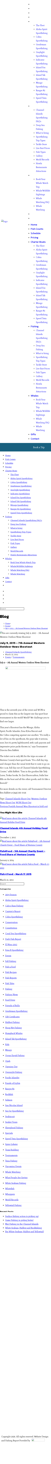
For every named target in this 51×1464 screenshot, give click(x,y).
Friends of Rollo (12, 1005)
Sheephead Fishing (14, 1127)
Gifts (33, 214)
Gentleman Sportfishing (21, 486)
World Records (42, 159)
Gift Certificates (12, 1016)
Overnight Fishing (13, 1072)
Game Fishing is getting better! (19, 1220)
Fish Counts (37, 8)
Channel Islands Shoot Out (17, 798)
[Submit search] (26, 609)
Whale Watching (17, 574)
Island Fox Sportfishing (20, 497)
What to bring (42, 133)
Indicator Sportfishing (20, 493)
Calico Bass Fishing (14, 906)
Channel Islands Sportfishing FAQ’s (26, 520)
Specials (9, 1133)
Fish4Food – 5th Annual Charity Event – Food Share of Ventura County (22, 852)
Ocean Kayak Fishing (15, 1055)
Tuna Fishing (11, 1161)
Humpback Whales (13, 1033)
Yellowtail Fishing (13, 1205)
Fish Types (41, 152)
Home (34, 4)
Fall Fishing (10, 961)
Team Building (12, 1150)
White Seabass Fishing (15, 1183)
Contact (35, 218)
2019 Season (11, 894)
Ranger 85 (9, 1089)
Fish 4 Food (10, 967)
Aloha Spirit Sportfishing (21, 478)
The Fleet (40, 25)
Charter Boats (38, 21)
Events (8, 657)
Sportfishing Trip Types (20, 532)
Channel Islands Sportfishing (18, 652)
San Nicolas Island (14, 1105)
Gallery (39, 156)
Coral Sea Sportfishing (15, 933)
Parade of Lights (12, 1083)
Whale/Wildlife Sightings (21, 566)
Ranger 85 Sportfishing (20, 509)
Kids (7, 1044)
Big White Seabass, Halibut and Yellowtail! (24, 1231)
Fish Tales (9, 983)
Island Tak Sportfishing (20, 501)
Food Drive (10, 1000)
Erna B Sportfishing (14, 950)
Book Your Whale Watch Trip (42, 183)
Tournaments (19, 657)
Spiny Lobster (11, 1144)
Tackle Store (41, 144)
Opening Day (11, 1066)
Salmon (8, 1100)
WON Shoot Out (23, 802)
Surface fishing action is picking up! (22, 1216)
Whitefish (9, 1188)
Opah (7, 1061)
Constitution (11, 928)
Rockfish (9, 1094)
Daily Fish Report (13, 939)
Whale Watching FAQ (19, 570)
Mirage (8, 1050)
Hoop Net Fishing (13, 1027)
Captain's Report (12, 911)
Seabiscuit (10, 1116)
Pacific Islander (12, 1077)
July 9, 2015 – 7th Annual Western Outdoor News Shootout (26, 628)
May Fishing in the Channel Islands (21, 1224)
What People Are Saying (16, 1177)
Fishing (34, 106)
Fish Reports (11, 978)
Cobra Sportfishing (18, 482)
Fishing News (11, 994)
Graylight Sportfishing (20, 490)
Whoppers (10, 1194)
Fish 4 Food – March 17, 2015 (15, 874)
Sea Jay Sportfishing (14, 1111)
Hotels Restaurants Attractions (41, 167)
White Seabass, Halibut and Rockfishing (23, 1228)
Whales (34, 175)
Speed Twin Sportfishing (21, 513)
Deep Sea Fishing (18, 524)
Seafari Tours (11, 1122)
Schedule (36, 13)
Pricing (34, 17)
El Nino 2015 (11, 944)
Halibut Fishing (12, 1022)
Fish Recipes (11, 972)
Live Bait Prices (43, 148)
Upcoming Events (13, 1166)
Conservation (11, 922)
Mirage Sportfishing (19, 505)
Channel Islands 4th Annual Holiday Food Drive (23, 829)
